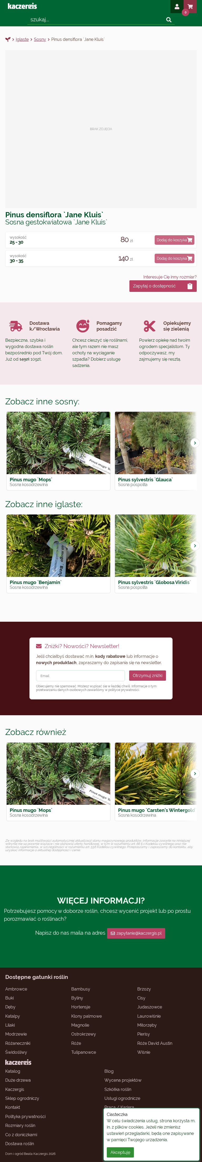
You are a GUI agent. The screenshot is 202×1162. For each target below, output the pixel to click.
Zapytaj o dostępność (154, 285)
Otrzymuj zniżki (147, 675)
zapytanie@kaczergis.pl (139, 933)
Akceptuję (120, 1152)
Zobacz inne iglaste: (44, 504)
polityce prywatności (123, 690)
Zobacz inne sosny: (42, 401)
